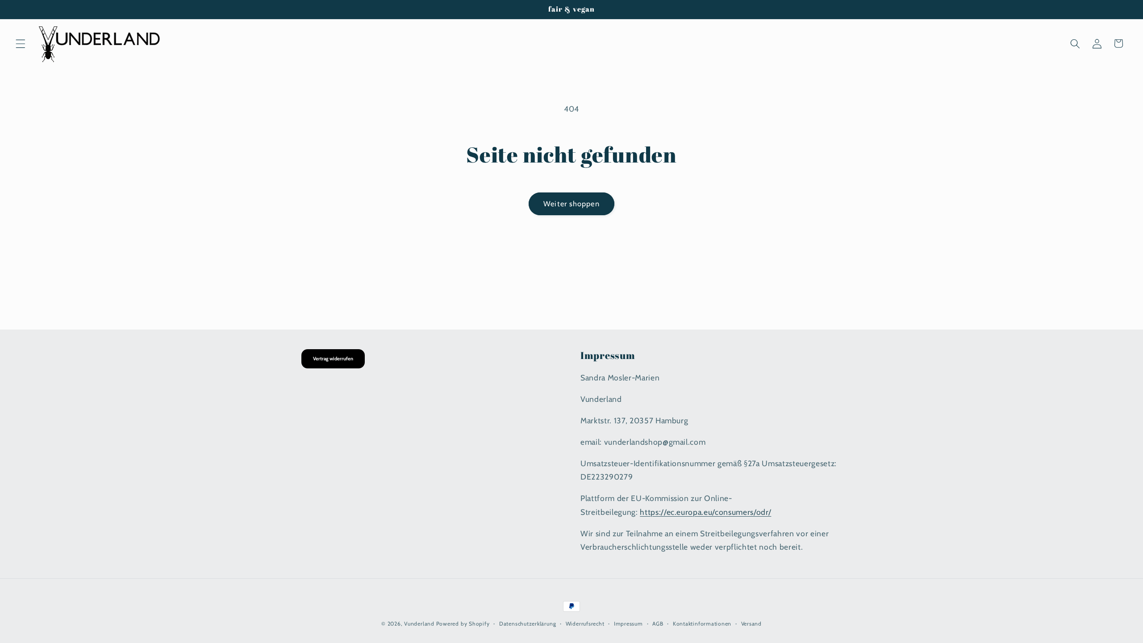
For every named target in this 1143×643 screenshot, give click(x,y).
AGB (657, 623)
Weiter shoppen (571, 203)
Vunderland (419, 623)
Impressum (628, 623)
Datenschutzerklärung (527, 623)
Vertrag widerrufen (333, 358)
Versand (751, 623)
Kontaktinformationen (702, 623)
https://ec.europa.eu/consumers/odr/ (705, 512)
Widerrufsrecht (585, 623)
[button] (20, 43)
